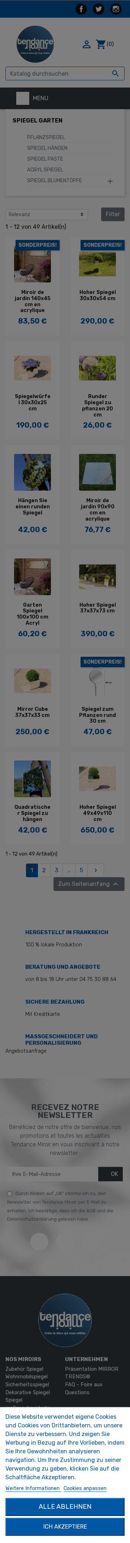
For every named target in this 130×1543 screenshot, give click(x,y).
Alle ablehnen (65, 1507)
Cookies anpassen (85, 1488)
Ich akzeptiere (65, 1526)
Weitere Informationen (33, 1488)
